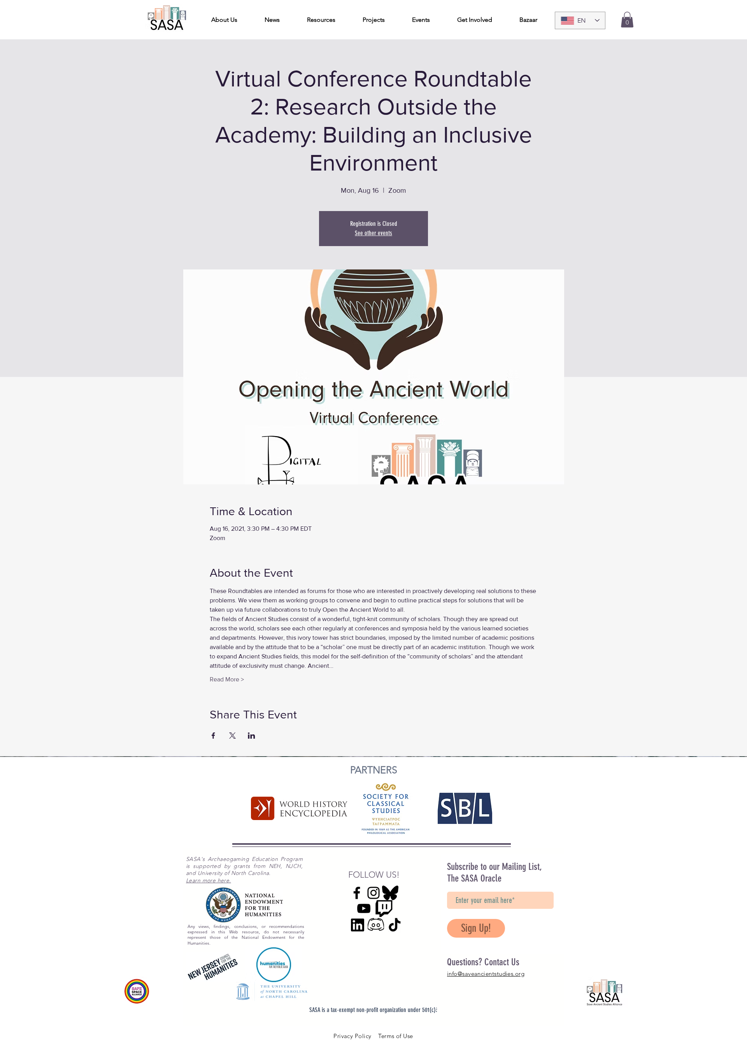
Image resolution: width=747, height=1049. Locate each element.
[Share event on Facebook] (213, 735)
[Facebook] (357, 893)
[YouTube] (364, 908)
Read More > (227, 679)
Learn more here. (208, 880)
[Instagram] (373, 893)
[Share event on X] (232, 735)
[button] (627, 20)
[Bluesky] (390, 893)
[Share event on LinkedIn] (251, 735)
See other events (373, 233)
